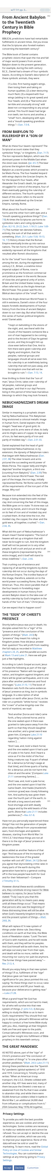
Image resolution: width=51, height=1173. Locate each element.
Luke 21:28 (10, 993)
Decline (19, 1167)
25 (17, 651)
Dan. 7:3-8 (23, 124)
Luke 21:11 (32, 811)
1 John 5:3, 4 (28, 1008)
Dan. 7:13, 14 (35, 372)
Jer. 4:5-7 (33, 162)
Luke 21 (22, 655)
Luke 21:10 (36, 734)
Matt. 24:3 (28, 634)
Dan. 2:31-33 (35, 439)
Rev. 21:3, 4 (8, 963)
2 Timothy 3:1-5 (10, 880)
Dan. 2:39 (36, 472)
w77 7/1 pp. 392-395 (19, 9)
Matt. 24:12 (32, 860)
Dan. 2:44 (28, 558)
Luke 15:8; (32, 236)
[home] (4, 4)
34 (8, 920)
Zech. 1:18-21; (29, 226)
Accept (7, 1167)
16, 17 (5, 240)
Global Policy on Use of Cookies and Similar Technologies (25, 1150)
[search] (47, 3)
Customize (33, 1167)
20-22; (18, 226)
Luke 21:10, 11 (23, 684)
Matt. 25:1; (21, 236)
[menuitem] (4, 4)
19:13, (41, 236)
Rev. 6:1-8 (29, 815)
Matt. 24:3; (30, 1062)
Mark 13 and (11, 655)
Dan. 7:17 (43, 152)
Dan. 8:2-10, (9, 226)
